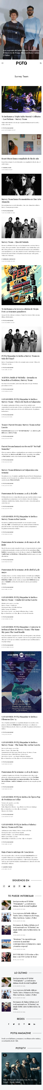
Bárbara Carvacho (9, 259)
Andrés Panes (7, 867)
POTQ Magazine (8, 128)
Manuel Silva (7, 167)
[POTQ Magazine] (21, 63)
